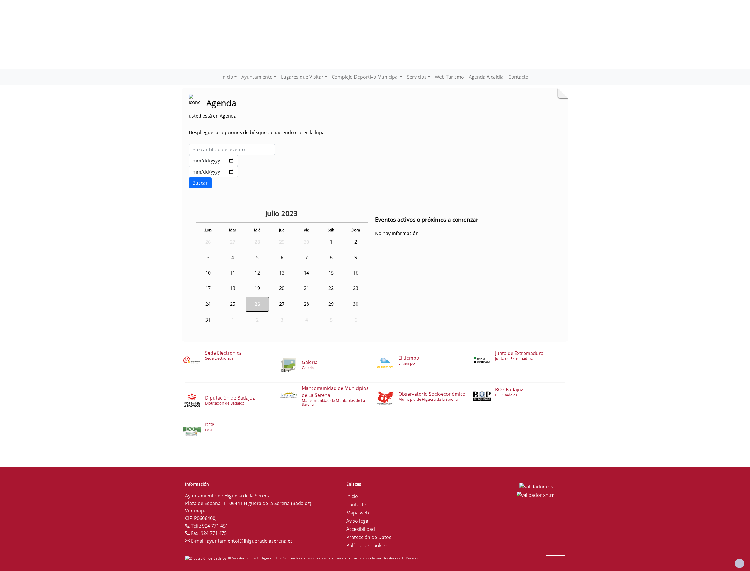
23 (355, 288)
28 (306, 304)
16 (355, 273)
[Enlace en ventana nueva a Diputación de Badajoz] (206, 557)
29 (331, 304)
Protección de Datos (368, 537)
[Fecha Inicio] (213, 160)
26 (257, 304)
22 (331, 288)
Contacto (518, 77)
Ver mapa (196, 510)
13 (281, 273)
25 (232, 304)
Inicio (352, 496)
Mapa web (357, 512)
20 (281, 288)
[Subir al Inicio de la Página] (739, 563)
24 (208, 304)
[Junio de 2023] (261, 214)
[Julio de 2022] (250, 214)
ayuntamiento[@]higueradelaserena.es (250, 541)
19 (257, 288)
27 (281, 304)
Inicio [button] (227, 77)
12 (257, 273)
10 (208, 273)
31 (208, 320)
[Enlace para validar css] (536, 486)
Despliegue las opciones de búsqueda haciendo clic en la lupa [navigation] (257, 132)
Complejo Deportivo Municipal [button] (365, 77)
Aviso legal (357, 521)
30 (355, 304)
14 (306, 273)
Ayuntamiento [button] (257, 77)
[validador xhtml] (536, 495)
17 (208, 288)
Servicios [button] (417, 77)
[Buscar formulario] (200, 182)
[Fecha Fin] (213, 171)
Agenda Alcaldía (486, 77)
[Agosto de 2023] (312, 214)
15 (331, 273)
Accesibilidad (360, 529)
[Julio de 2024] (303, 214)
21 (306, 288)
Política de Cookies (367, 545)
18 (232, 288)
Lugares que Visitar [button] (302, 77)
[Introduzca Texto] (232, 149)
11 (232, 273)
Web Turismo (449, 77)
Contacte (356, 504)
